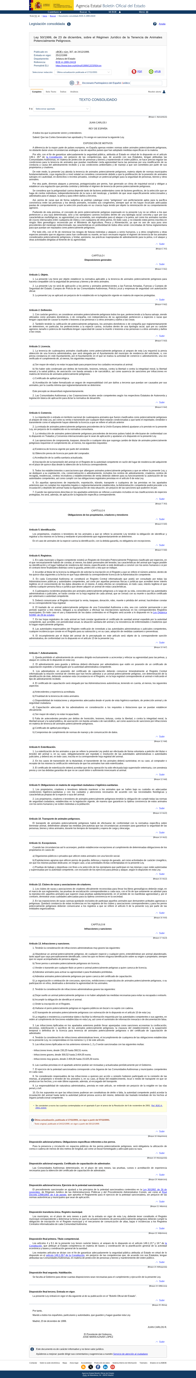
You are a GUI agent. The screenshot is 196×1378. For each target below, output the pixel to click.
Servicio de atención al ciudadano (130, 1354)
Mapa (65, 1363)
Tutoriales (143, 1363)
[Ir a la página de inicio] (110, 6)
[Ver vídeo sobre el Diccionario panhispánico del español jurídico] (72, 83)
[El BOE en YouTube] (112, 1369)
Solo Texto (51, 92)
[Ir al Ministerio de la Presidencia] (51, 5)
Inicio (45, 16)
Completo (37, 92)
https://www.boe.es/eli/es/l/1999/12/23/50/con (78, 65)
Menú (142, 12)
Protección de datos (102, 1363)
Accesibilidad (86, 1363)
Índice (63, 92)
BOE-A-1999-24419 (66, 62)
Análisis (74, 92)
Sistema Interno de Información (124, 1363)
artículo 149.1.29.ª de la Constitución (65, 1255)
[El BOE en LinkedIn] (105, 1369)
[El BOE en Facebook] (98, 1369)
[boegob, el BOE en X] (90, 1369)
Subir (162, 244)
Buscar (53, 16)
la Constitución (54, 157)
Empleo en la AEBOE (158, 1363)
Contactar (33, 1363)
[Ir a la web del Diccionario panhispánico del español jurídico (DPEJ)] (78, 83)
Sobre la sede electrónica (50, 1363)
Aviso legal (74, 1363)
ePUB (158, 71)
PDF (139, 71)
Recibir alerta (155, 92)
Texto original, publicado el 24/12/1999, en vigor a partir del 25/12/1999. (67, 1124)
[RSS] (83, 1369)
